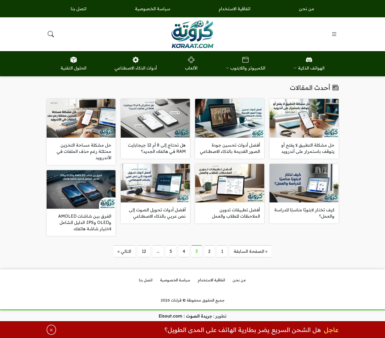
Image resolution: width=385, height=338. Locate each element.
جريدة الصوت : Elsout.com (185, 316)
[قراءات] (192, 34)
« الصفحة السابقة (250, 251)
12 (144, 251)
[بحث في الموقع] (51, 34)
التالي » (124, 251)
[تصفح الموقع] (334, 34)
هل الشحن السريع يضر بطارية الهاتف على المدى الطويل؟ (242, 330)
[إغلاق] (51, 330)
